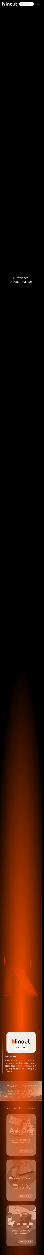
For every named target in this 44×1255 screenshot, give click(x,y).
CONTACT (27, 4)
